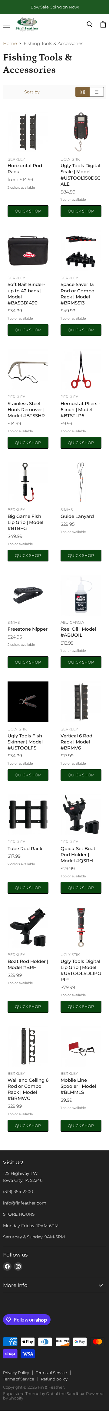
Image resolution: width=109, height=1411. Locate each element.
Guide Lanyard (77, 516)
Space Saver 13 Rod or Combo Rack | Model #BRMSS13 (77, 293)
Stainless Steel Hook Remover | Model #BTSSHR (26, 409)
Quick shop (28, 211)
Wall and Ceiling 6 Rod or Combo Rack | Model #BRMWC (28, 1089)
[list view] (97, 92)
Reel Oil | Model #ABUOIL (78, 632)
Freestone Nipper (28, 629)
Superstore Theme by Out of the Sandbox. (44, 1393)
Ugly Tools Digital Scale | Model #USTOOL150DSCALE (81, 175)
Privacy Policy (16, 1372)
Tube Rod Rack (25, 848)
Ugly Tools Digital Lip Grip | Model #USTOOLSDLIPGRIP (81, 970)
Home (10, 43)
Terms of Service (51, 1372)
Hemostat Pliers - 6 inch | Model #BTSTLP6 (81, 409)
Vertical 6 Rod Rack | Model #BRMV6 (76, 742)
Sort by (32, 91)
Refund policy (54, 1379)
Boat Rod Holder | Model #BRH (28, 964)
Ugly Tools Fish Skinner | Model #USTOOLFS (25, 742)
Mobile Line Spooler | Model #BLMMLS (78, 1086)
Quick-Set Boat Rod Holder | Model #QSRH (78, 854)
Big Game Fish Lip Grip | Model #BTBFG (25, 522)
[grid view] (82, 92)
